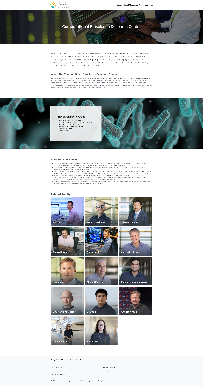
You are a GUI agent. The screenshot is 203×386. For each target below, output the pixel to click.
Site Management (108, 367)
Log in (107, 371)
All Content (58, 371)
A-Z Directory (56, 367)
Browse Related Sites (61, 374)
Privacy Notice (102, 381)
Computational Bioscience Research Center (134, 5)
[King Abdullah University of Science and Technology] (60, 5)
